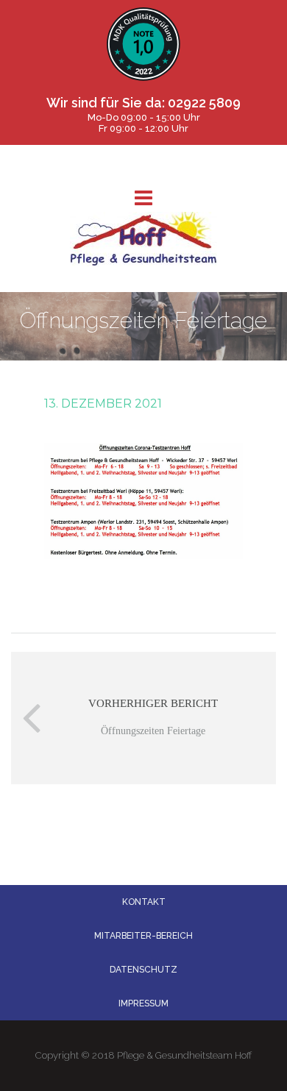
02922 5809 (204, 102)
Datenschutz (143, 969)
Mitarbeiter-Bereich (143, 936)
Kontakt (144, 902)
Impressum (143, 1003)
